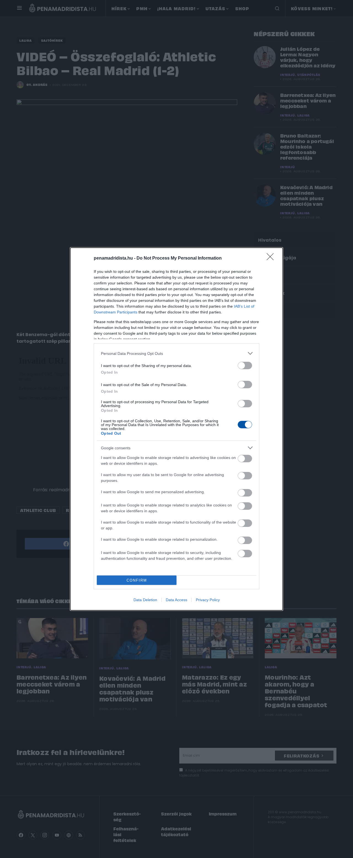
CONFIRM (137, 580)
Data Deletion (145, 600)
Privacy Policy (208, 600)
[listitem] (176, 353)
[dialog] (176, 429)
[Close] (272, 258)
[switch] (245, 365)
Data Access (176, 600)
